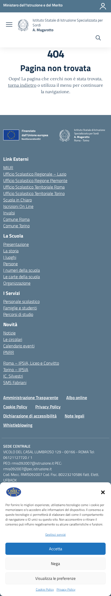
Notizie (9, 333)
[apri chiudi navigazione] (9, 25)
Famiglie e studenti (20, 308)
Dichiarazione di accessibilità (30, 416)
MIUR (8, 167)
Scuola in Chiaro (17, 200)
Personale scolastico (21, 301)
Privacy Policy (66, 589)
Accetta (55, 549)
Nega (55, 563)
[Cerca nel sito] (98, 38)
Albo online (76, 397)
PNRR (8, 352)
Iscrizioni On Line (18, 206)
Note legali (74, 416)
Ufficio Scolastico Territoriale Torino (34, 193)
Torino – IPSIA (15, 369)
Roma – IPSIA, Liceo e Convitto (31, 363)
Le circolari (12, 339)
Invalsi (9, 213)
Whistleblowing (17, 425)
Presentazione (16, 244)
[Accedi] (103, 6)
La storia (11, 251)
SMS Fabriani (14, 382)
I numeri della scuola (21, 270)
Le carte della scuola (21, 276)
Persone (10, 263)
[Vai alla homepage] (23, 25)
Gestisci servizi (55, 534)
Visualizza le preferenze (55, 578)
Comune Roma (16, 219)
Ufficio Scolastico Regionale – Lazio (34, 174)
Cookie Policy (45, 589)
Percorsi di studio (18, 314)
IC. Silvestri (13, 376)
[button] (103, 491)
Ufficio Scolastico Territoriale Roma (34, 187)
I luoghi (9, 257)
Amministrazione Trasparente (30, 397)
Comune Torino (16, 225)
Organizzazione (16, 283)
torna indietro (22, 85)
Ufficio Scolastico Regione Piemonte (35, 180)
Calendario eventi (18, 346)
